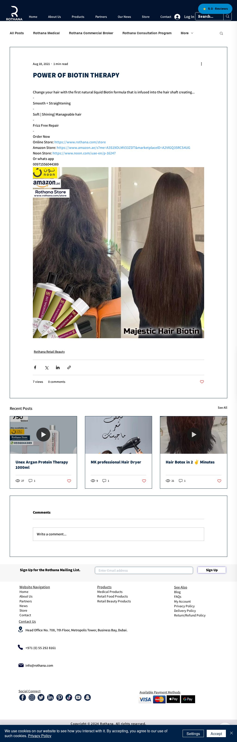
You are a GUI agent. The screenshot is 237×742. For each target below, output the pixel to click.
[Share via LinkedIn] (58, 367)
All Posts (17, 33)
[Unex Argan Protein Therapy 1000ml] (43, 435)
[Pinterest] (59, 697)
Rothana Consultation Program (147, 33)
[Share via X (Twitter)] (46, 367)
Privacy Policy (39, 735)
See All (222, 407)
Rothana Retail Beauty (49, 352)
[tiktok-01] (68, 697)
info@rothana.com (39, 665)
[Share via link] (69, 367)
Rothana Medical (46, 33)
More (185, 33)
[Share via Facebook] (35, 367)
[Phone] (20, 647)
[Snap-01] (87, 697)
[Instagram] (31, 697)
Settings (193, 733)
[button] (54, 17)
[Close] (231, 733)
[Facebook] (22, 697)
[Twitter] (40, 697)
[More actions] (201, 64)
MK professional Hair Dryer (116, 462)
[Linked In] (50, 697)
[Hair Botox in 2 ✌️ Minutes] (193, 435)
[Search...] (227, 16)
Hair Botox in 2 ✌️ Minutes (190, 462)
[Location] (20, 629)
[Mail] (21, 665)
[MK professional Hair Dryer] (118, 435)
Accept (216, 733)
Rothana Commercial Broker (91, 33)
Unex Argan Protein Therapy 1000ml (42, 464)
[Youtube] (78, 697)
